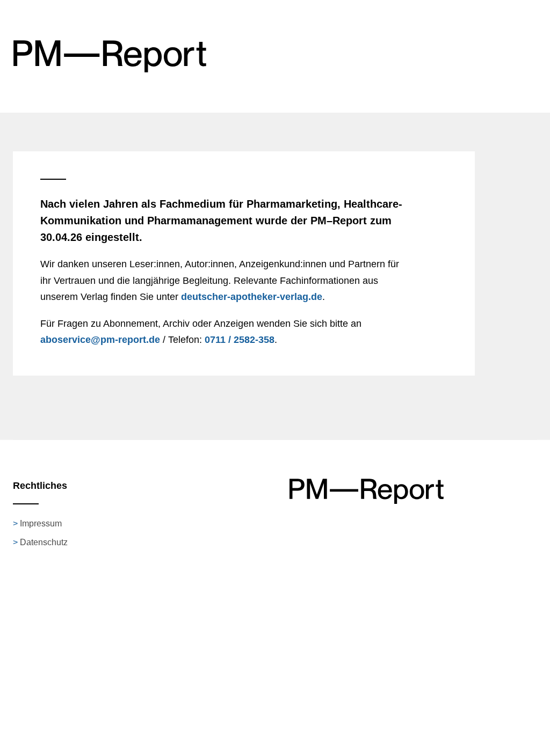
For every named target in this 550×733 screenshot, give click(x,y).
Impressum (41, 523)
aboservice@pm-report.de (100, 339)
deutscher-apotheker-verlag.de (251, 296)
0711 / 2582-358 (239, 339)
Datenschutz (44, 542)
